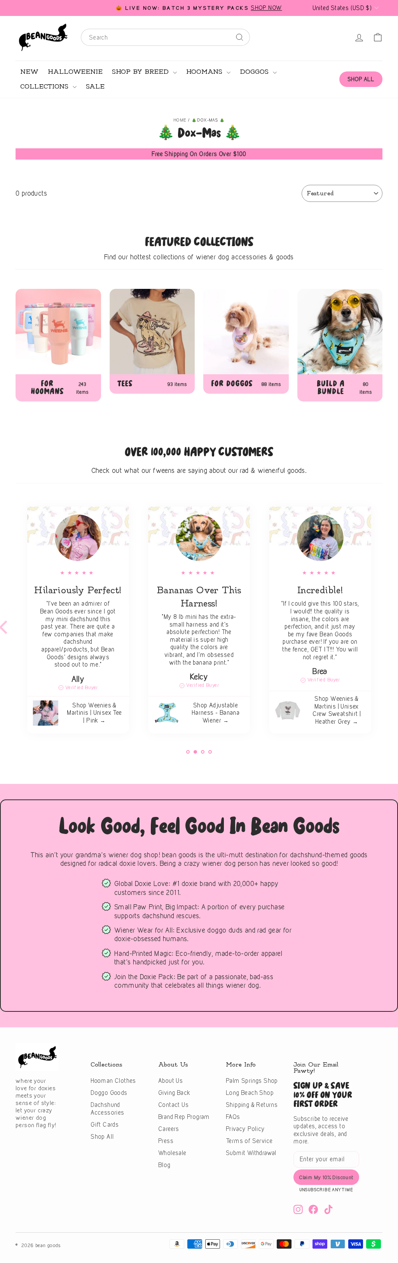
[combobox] (165, 37)
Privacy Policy (245, 1129)
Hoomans (205, 72)
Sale (95, 86)
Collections (45, 86)
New (29, 72)
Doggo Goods (109, 1092)
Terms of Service (249, 1141)
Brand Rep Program (184, 1117)
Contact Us (173, 1104)
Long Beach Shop (250, 1092)
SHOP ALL (360, 79)
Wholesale (172, 1153)
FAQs (233, 1117)
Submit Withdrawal (251, 1153)
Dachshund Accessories (107, 1108)
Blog (164, 1165)
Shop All (102, 1136)
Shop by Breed (141, 72)
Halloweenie (75, 72)
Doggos (255, 72)
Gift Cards (105, 1124)
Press (165, 1141)
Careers (168, 1129)
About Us (170, 1080)
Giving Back (174, 1092)
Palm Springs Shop (252, 1080)
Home (180, 120)
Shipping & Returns (252, 1104)
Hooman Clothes (113, 1080)
